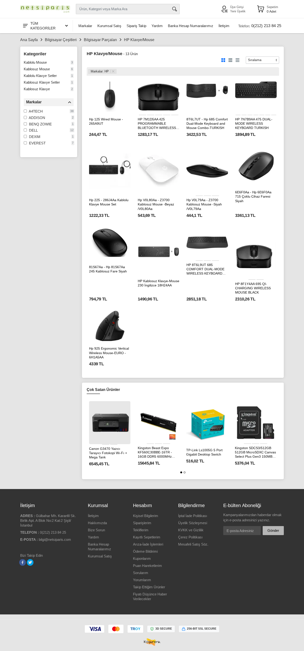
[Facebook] (22, 562)
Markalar (85, 26)
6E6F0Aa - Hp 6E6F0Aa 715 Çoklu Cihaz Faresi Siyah (253, 196)
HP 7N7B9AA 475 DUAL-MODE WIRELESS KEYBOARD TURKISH (253, 123)
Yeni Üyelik (238, 11)
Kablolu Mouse (35, 62)
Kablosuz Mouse (37, 69)
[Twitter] (30, 562)
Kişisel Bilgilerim (145, 516)
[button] (181, 472)
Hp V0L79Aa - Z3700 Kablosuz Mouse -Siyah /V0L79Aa (204, 204)
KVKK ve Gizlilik (191, 530)
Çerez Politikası (190, 537)
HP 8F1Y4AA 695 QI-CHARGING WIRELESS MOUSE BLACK (253, 288)
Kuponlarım (142, 558)
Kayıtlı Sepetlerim (146, 537)
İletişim (223, 26)
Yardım (157, 26)
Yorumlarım (142, 580)
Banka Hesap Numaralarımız (190, 26)
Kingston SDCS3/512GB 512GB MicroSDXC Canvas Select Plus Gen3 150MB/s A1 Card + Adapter (255, 452)
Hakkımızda (97, 523)
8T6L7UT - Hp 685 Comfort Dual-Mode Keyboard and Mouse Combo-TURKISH (207, 123)
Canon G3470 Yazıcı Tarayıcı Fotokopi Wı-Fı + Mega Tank (108, 453)
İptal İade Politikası (192, 516)
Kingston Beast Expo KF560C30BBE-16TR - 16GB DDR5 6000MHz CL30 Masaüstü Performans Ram (155, 452)
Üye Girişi (237, 7)
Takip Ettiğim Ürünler (149, 587)
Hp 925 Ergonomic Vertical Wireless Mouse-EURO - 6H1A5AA (109, 353)
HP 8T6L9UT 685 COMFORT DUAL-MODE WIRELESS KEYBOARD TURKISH (205, 269)
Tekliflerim (140, 530)
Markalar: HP (100, 71)
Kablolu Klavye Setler (40, 76)
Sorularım (140, 573)
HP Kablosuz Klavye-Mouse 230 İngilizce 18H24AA (158, 283)
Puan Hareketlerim (147, 566)
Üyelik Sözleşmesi (192, 523)
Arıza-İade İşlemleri (148, 544)
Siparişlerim (142, 523)
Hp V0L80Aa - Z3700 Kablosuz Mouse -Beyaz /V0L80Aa (156, 204)
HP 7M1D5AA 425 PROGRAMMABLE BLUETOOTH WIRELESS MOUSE (157, 123)
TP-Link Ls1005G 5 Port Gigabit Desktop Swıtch (204, 452)
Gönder (273, 530)
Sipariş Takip (136, 26)
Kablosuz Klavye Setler (42, 82)
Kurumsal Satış (109, 26)
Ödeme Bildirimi (145, 551)
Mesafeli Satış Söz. (193, 544)
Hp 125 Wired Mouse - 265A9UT (106, 121)
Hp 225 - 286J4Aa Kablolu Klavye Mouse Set (108, 202)
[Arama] (174, 9)
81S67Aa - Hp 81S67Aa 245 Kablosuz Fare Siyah (108, 269)
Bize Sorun (96, 530)
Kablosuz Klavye (37, 89)
